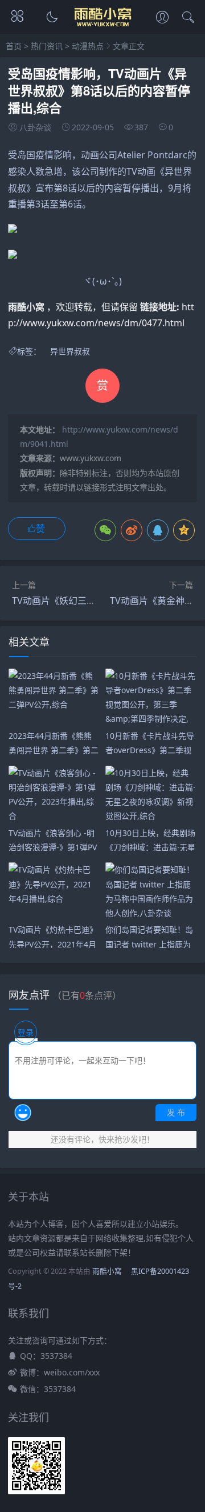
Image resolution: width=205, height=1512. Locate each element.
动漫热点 (88, 46)
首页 (14, 46)
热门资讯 (47, 46)
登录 (26, 1032)
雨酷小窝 (107, 1271)
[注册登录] (162, 18)
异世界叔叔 (70, 351)
